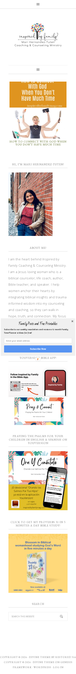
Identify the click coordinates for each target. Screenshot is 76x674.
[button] (38, 324)
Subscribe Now (38, 348)
